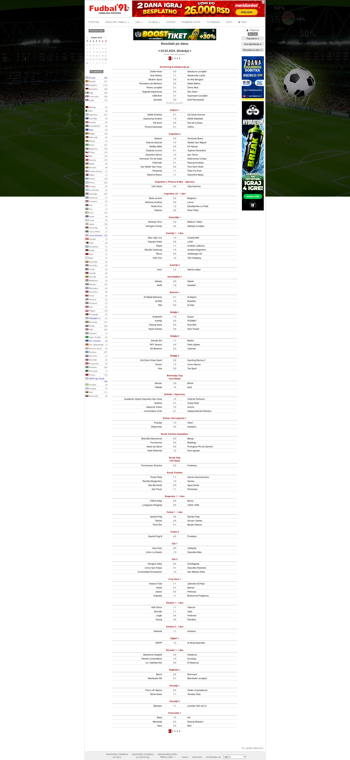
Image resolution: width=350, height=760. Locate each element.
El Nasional (193, 662)
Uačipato (191, 548)
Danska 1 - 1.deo (174, 602)
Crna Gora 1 (174, 579)
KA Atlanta (192, 146)
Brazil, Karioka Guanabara (174, 434)
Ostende (191, 348)
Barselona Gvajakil (152, 654)
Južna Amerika (98, 235)
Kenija (98, 250)
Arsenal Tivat (155, 583)
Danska (98, 159)
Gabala (158, 281)
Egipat (98, 163)
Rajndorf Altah (155, 241)
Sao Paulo (157, 489)
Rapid (159, 245)
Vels (98, 392)
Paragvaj (98, 303)
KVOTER (170, 21)
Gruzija (98, 186)
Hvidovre (191, 615)
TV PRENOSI (213, 21)
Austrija (98, 122)
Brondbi (158, 611)
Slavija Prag (193, 516)
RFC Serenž (156, 344)
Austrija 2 (175, 265)
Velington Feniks (154, 225)
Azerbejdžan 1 (174, 276)
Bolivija (98, 140)
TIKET (243, 21)
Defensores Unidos (197, 158)
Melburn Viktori (194, 221)
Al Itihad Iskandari (196, 642)
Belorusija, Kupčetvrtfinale (175, 377)
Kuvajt (98, 269)
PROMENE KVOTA (191, 21)
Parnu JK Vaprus (153, 690)
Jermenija (98, 227)
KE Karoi (157, 122)
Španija (98, 81)
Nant (159, 725)
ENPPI (158, 642)
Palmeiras (192, 489)
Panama (98, 299)
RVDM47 (192, 320)
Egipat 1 (174, 638)
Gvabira (158, 402)
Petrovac (191, 591)
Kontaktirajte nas (213, 756)
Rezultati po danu (252, 49)
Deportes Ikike (194, 552)
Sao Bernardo (155, 485)
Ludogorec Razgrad (152, 504)
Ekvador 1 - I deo (174, 650)
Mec (189, 725)
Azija (98, 129)
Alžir (98, 110)
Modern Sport (155, 79)
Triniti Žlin (157, 524)
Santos (190, 481)
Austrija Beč (193, 237)
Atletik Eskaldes (195, 118)
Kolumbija (98, 261)
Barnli (159, 674)
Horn (159, 269)
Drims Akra (192, 87)
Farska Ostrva (98, 171)
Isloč (189, 387)
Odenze (191, 607)
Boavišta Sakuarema (151, 438)
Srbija (98, 100)
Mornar (191, 587)
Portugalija (98, 314)
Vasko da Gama (154, 446)
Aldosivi (158, 138)
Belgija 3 (174, 355)
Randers (191, 619)
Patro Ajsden (193, 344)
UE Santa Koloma (196, 114)
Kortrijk (158, 320)
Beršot (190, 340)
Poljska (98, 310)
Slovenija (98, 359)
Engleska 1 (174, 669)
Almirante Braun (195, 138)
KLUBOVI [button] (153, 21)
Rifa (160, 304)
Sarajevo (191, 426)
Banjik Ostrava (194, 524)
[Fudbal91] (109, 8)
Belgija (98, 133)
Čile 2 (175, 559)
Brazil (98, 144)
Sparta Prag (156, 516)
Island (98, 216)
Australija (98, 118)
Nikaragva (98, 288)
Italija (98, 92)
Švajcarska (98, 363)
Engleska (98, 85)
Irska (98, 212)
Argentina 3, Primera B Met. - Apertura (175, 181)
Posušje (158, 422)
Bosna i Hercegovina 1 (174, 418)
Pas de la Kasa (194, 122)
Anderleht (157, 316)
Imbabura (192, 654)
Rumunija (98, 321)
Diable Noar (156, 71)
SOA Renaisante (195, 99)
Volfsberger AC (194, 253)
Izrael (98, 220)
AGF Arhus (156, 607)
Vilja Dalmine (194, 186)
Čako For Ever (194, 170)
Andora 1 (174, 110)
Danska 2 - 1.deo (174, 626)
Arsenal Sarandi (154, 142)
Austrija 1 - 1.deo (174, 233)
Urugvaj (98, 388)
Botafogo (191, 442)
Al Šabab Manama (153, 296)
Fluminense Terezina (151, 465)
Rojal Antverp (155, 328)
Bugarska (98, 148)
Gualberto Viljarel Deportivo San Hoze (143, 398)
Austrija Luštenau (196, 245)
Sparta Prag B (155, 536)
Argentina (98, 114)
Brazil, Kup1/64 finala (174, 459)
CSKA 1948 (193, 504)
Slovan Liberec (194, 520)
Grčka (98, 182)
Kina (98, 254)
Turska (98, 374)
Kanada (98, 238)
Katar (98, 242)
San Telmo (192, 154)
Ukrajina (98, 384)
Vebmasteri (197, 756)
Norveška (98, 291)
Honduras (98, 197)
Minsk (190, 383)
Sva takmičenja (252, 44)
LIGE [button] (138, 21)
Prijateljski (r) (98, 318)
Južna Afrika (98, 231)
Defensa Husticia (153, 202)
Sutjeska (157, 595)
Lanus (190, 202)
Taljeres (158, 210)
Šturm (159, 253)
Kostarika (98, 265)
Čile (98, 156)
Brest (159, 717)
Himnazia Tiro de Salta (150, 158)
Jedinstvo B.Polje (196, 583)
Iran (98, 208)
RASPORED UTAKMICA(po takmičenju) (143, 756)
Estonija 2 (175, 701)
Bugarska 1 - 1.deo (174, 496)
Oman (98, 295)
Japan (98, 224)
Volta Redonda (154, 450)
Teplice (158, 520)
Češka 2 (174, 531)
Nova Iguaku (193, 450)
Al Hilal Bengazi (195, 79)
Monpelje (157, 721)
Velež (190, 422)
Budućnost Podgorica (198, 595)
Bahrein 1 (175, 292)
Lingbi (159, 615)
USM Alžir (157, 95)
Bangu (190, 438)
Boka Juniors (155, 198)
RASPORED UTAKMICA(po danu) (117, 756)
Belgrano (192, 198)
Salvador (98, 333)
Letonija (98, 272)
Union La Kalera (154, 552)
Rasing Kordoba (195, 162)
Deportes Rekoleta (196, 567)
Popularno (252, 38)
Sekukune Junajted (197, 71)
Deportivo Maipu (195, 174)
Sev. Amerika (98, 340)
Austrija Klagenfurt (196, 249)
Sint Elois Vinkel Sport (151, 360)
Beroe (190, 500)
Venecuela (98, 395)
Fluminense (156, 442)
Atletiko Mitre (155, 146)
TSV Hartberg (194, 257)
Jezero (158, 591)
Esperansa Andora (152, 118)
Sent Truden (193, 328)
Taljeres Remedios (196, 150)
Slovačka (98, 355)
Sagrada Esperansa (152, 91)
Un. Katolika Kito (154, 662)
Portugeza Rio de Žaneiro (200, 446)
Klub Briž (191, 324)
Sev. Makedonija (98, 344)
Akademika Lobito (196, 75)
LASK (190, 241)
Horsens (191, 631)
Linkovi (185, 756)
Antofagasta (193, 563)
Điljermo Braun (154, 174)
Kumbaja (191, 658)
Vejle (189, 611)
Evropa (98, 77)
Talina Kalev (156, 694)
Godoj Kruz (156, 206)
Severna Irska (98, 348)
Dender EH (156, 340)
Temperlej (157, 170)
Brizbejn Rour (155, 221)
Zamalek (157, 99)
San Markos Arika (196, 571)
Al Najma (192, 296)
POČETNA (94, 21)
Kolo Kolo (157, 548)
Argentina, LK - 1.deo (175, 193)
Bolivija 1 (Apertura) (174, 394)
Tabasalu (157, 705)
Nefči (159, 285)
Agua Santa (193, 485)
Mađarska (98, 280)
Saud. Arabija (98, 337)
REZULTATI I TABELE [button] (116, 21)
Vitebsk (158, 387)
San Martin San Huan (151, 166)
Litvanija (98, 276)
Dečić (159, 587)
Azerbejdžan (98, 125)
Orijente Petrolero (196, 398)
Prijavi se (254, 29)
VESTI (229, 21)
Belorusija (98, 137)
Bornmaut (192, 674)
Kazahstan (98, 246)
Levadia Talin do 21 (197, 705)
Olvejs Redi (193, 402)
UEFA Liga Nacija (98, 379)
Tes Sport (192, 368)
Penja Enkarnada (153, 126)
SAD (98, 329)
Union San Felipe (153, 567)
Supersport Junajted (197, 95)
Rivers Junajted (154, 87)
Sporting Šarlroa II (196, 360)
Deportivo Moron (153, 154)
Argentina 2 (175, 133)
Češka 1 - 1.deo (175, 512)
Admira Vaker (194, 269)
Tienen (158, 364)
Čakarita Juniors (154, 150)
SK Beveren (156, 348)
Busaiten (191, 300)
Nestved (158, 631)
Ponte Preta (156, 477)
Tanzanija (98, 370)
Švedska (98, 367)
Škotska (98, 352)
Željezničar (156, 426)
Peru (98, 306)
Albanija (98, 107)
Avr (189, 717)
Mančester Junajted (197, 678)
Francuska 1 (174, 712)
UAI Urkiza (156, 186)
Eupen (190, 316)
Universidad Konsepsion (150, 571)
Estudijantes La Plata (197, 206)
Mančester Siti (155, 678)
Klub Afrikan (156, 75)
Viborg (158, 619)
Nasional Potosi (154, 406)
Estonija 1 (175, 685)
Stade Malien (194, 83)
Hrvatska (98, 201)
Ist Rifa (158, 300)
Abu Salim (192, 91)
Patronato (157, 162)
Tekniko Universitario (151, 658)
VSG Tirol (157, 257)
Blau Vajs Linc (155, 237)
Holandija (98, 193)
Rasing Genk (155, 324)
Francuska (98, 96)
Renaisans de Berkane (150, 83)
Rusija (98, 325)
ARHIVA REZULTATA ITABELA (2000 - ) (168, 756)
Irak (98, 205)
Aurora (190, 406)
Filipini (98, 174)
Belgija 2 (174, 336)
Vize (160, 368)
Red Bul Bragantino (152, 481)
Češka (98, 152)
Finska (98, 178)
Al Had (190, 304)
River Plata (192, 210)
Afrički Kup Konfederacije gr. (175, 66)
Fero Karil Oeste (195, 166)
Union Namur (194, 364)
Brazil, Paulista (174, 472)
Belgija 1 (174, 312)
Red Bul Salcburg (153, 249)
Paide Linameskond (197, 690)
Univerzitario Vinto (153, 410)
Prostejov (192, 536)
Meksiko (98, 284)
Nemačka (98, 88)
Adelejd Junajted (195, 225)
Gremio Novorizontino (198, 477)
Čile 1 (175, 543)
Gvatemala (98, 189)
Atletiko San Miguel (197, 142)
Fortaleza (192, 465)
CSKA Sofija (156, 500)
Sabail (190, 281)
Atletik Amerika (154, 114)
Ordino (190, 126)
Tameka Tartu (194, 694)
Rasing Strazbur (195, 721)
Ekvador (98, 167)
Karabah (191, 285)
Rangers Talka (155, 563)
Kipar (98, 257)
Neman (158, 383)
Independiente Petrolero (199, 410)
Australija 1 (175, 217)
